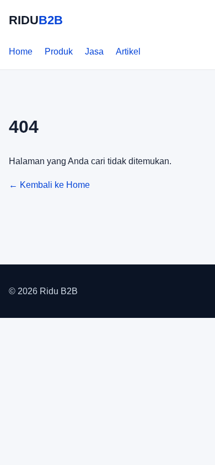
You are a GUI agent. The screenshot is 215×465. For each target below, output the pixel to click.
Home (21, 51)
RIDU (36, 20)
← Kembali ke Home (49, 185)
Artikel (128, 51)
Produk (59, 51)
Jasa (94, 51)
